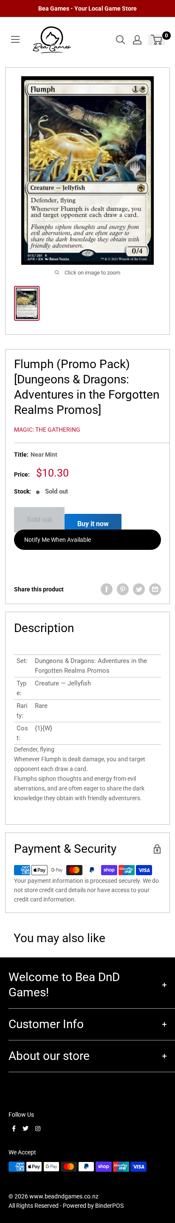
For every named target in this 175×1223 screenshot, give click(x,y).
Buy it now (93, 524)
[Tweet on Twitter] (139, 589)
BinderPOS (109, 1205)
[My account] (137, 39)
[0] (157, 39)
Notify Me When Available (57, 539)
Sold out (39, 520)
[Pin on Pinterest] (123, 589)
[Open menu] (15, 39)
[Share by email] (155, 589)
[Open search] (120, 39)
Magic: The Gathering (47, 429)
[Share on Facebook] (107, 589)
